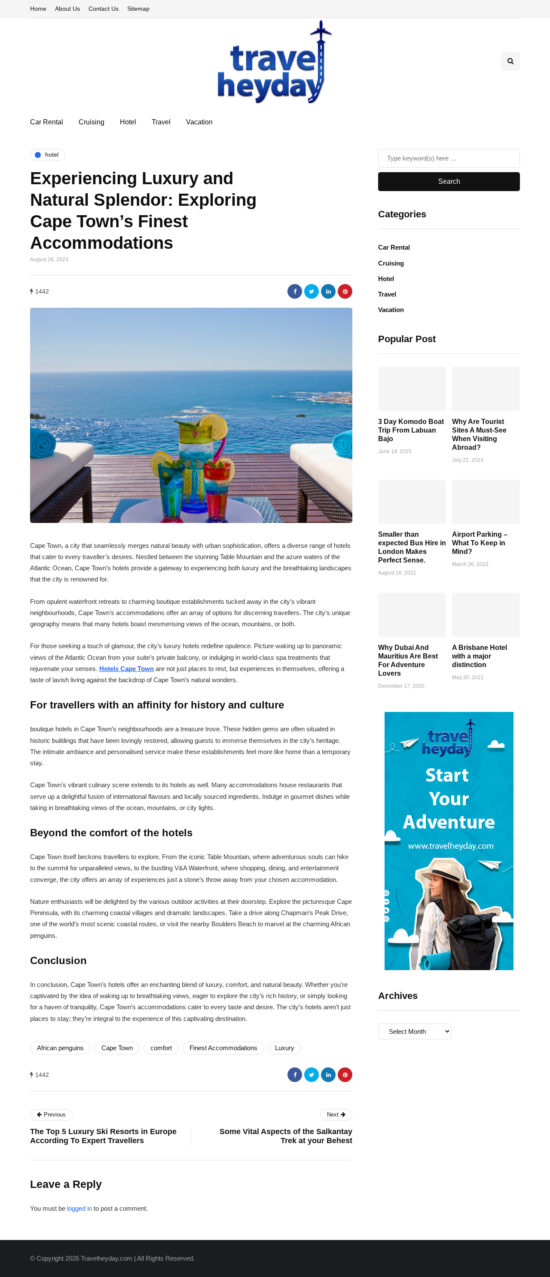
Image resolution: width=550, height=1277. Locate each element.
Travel (161, 122)
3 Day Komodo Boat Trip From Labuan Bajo (411, 429)
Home (38, 8)
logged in (79, 1208)
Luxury (284, 1047)
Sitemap (138, 8)
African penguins (60, 1047)
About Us (67, 8)
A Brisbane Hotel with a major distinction (479, 655)
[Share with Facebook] (294, 291)
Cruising (91, 122)
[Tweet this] (311, 291)
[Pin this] (345, 291)
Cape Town (117, 1047)
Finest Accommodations (223, 1047)
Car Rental (46, 122)
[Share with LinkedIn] (328, 291)
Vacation (199, 122)
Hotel (128, 122)
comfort (161, 1047)
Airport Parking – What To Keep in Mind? (479, 543)
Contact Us (104, 8)
